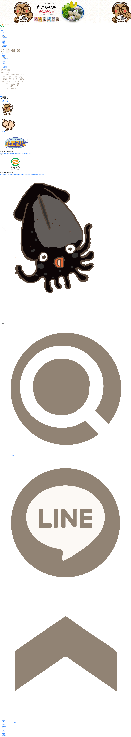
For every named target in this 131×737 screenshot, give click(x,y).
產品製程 (3, 35)
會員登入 (2, 30)
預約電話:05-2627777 (21, 153)
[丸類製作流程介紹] (8, 109)
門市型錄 (5, 45)
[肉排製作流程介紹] (8, 124)
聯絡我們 (3, 42)
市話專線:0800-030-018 (18, 174)
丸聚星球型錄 (14, 153)
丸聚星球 (3, 32)
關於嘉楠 (3, 34)
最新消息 (3, 41)
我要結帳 (4, 735)
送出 (13, 455)
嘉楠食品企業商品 (3, 174)
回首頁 (3, 730)
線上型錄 (3, 43)
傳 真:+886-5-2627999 (40, 174)
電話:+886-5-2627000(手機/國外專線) (29, 174)
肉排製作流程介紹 (5, 101)
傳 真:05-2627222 (28, 153)
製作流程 (3, 118)
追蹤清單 (3, 731)
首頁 (1, 96)
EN (0, 28)
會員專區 (1, 153)
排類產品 (3, 131)
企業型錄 (5, 46)
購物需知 (3, 40)
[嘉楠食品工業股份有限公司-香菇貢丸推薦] (11, 25)
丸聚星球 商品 (5, 37)
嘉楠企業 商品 (5, 39)
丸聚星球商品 (9, 153)
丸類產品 (3, 115)
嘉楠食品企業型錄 (10, 174)
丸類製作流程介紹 (5, 100)
